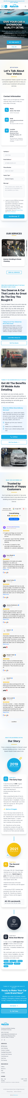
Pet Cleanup (4, 1060)
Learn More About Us (14, 337)
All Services (4, 1046)
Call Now (15, 437)
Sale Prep (3, 1058)
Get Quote (13, 1006)
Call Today (15, 2)
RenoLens (15, 1095)
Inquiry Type (7, 175)
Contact (3, 1072)
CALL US (14, 47)
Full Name (6, 151)
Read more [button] (6, 569)
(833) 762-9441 (5, 1032)
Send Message (13, 216)
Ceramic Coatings (5, 1050)
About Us (3, 1068)
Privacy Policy (19, 210)
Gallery (2, 1066)
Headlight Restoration (6, 1052)
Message (6, 183)
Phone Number (7, 167)
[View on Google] (4, 556)
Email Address (8, 159)
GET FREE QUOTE (14, 42)
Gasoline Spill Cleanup (6, 1054)
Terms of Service (11, 211)
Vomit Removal (4, 1056)
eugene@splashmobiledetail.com (9, 1034)
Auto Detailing (4, 1048)
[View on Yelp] (4, 630)
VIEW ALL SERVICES (14, 272)
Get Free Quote (14, 343)
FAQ (2, 1070)
